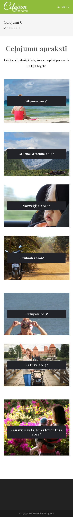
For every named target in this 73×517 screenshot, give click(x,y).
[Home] (5, 27)
